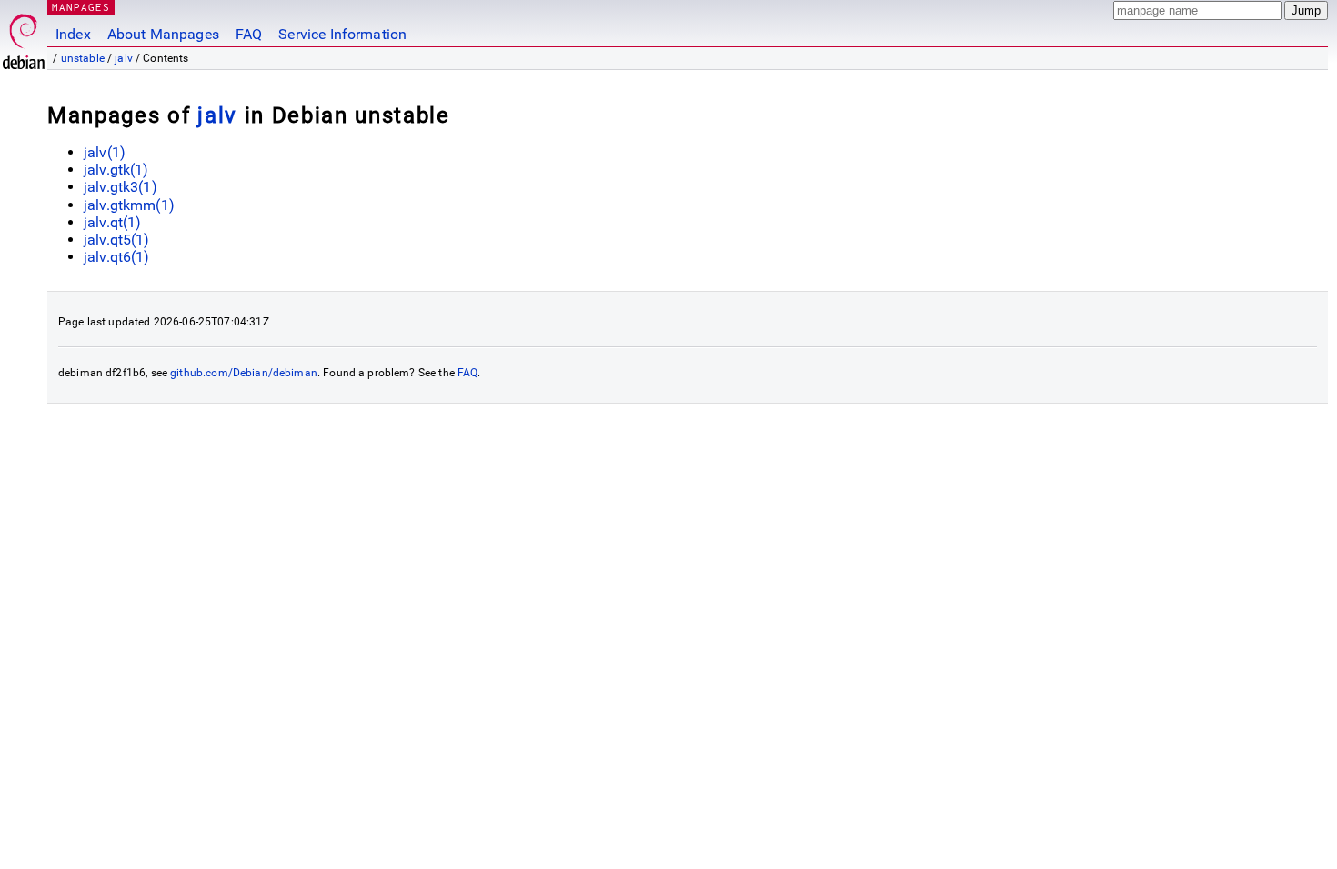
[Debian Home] (23, 37)
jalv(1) (105, 152)
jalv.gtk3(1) (120, 186)
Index (73, 34)
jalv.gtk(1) (116, 169)
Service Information (342, 34)
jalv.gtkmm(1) (129, 205)
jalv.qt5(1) (117, 239)
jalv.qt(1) (113, 222)
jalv (124, 58)
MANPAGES (81, 7)
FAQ (249, 34)
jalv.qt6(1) (117, 256)
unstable (83, 58)
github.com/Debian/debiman (243, 372)
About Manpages (163, 34)
